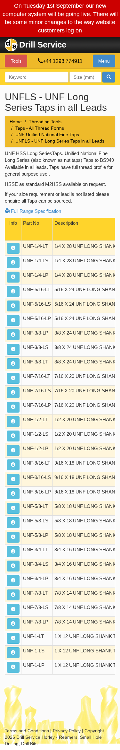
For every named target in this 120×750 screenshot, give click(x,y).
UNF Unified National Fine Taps (47, 134)
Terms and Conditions (27, 730)
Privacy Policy (67, 730)
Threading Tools (45, 121)
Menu (104, 61)
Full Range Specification (35, 211)
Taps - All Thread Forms (39, 128)
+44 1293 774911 (63, 61)
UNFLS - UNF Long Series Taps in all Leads (59, 141)
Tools (16, 61)
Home (16, 121)
